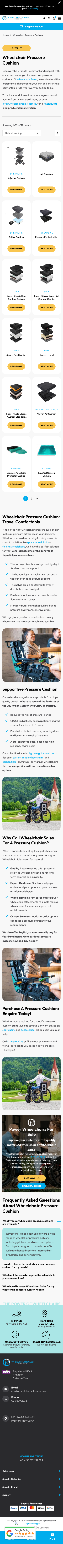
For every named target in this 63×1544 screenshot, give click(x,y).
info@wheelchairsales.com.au (19, 103)
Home (5, 35)
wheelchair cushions (32, 872)
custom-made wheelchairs (28, 757)
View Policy (33, 8)
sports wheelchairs (38, 542)
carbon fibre (9, 761)
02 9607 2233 (15, 1041)
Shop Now (29, 1178)
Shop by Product (34, 26)
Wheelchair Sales (27, 79)
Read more (16, 189)
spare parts (9, 1029)
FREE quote (50, 103)
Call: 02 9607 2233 (31, 1186)
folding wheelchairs (13, 546)
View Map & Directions (31, 1456)
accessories (27, 1029)
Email (14, 1387)
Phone (15, 1397)
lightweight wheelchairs (43, 753)
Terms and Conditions (39, 1527)
